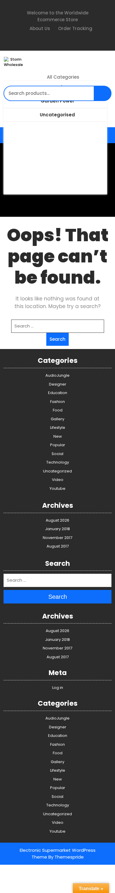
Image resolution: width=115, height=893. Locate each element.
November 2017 (57, 537)
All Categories (63, 77)
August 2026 (57, 520)
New (57, 436)
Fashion (57, 401)
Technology (57, 462)
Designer (57, 384)
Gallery (57, 419)
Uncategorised (57, 115)
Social (57, 454)
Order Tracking (74, 28)
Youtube (57, 488)
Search (104, 96)
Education (57, 393)
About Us (39, 28)
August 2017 (58, 546)
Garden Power (57, 101)
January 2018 (57, 529)
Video (57, 479)
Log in (57, 687)
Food (58, 410)
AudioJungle (57, 375)
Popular (57, 445)
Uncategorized (57, 471)
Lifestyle (57, 427)
